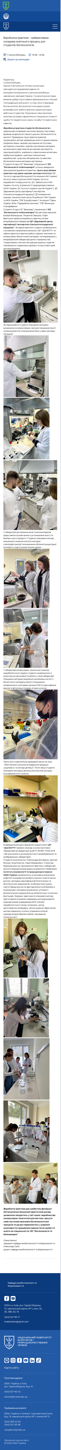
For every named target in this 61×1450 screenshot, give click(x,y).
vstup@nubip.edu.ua (14, 1429)
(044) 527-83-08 (12, 1424)
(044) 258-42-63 (12, 1421)
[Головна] (6, 6)
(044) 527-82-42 (12, 1391)
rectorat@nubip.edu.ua (15, 1396)
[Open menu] (55, 26)
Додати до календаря (18, 59)
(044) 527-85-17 (12, 1317)
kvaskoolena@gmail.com (16, 1321)
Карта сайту (11, 1367)
